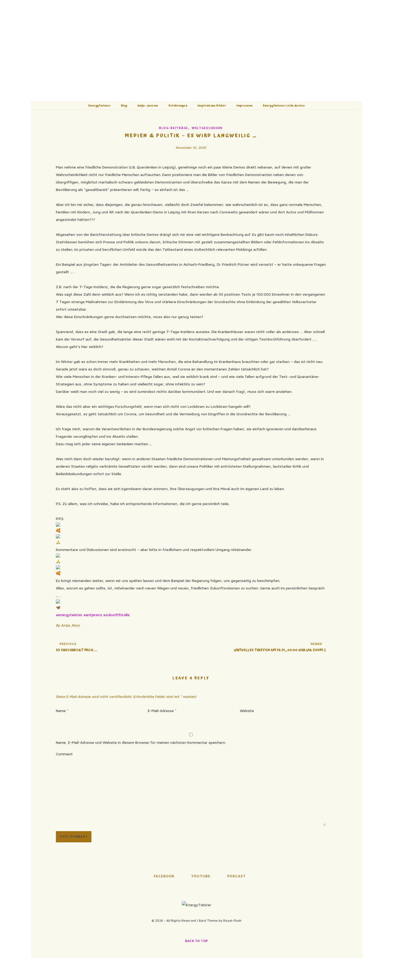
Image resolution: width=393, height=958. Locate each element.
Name (62, 710)
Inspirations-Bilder (211, 105)
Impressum (244, 105)
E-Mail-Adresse (162, 710)
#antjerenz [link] (92, 614)
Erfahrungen (177, 105)
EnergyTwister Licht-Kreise (284, 105)
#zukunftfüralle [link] (116, 614)
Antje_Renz (70, 625)
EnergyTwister (99, 105)
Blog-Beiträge (173, 128)
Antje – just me (147, 105)
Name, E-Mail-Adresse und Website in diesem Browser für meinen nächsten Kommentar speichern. (141, 742)
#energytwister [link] (69, 614)
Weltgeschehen (207, 128)
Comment (64, 754)
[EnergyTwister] (196, 50)
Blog (124, 105)
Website (247, 710)
